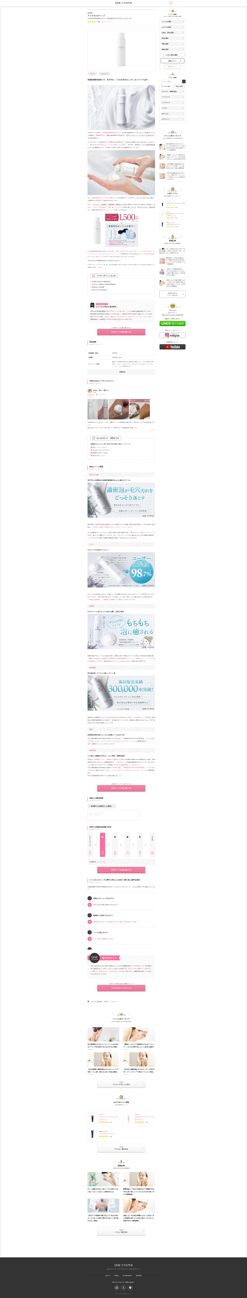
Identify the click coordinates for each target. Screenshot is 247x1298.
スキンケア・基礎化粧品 (96, 1001)
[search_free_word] (184, 81)
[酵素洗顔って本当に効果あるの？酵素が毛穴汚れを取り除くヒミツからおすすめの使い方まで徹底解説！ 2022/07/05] (139, 1179)
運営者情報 (139, 1275)
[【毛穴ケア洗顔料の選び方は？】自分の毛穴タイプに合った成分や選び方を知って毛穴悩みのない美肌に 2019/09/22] (103, 1205)
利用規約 (116, 1275)
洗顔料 (105, 1001)
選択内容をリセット (172, 66)
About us (107, 1275)
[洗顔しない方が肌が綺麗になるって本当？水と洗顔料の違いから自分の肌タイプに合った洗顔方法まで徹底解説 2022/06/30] (139, 1205)
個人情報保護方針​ (127, 1275)
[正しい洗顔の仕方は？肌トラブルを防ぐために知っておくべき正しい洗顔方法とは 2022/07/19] (103, 1179)
